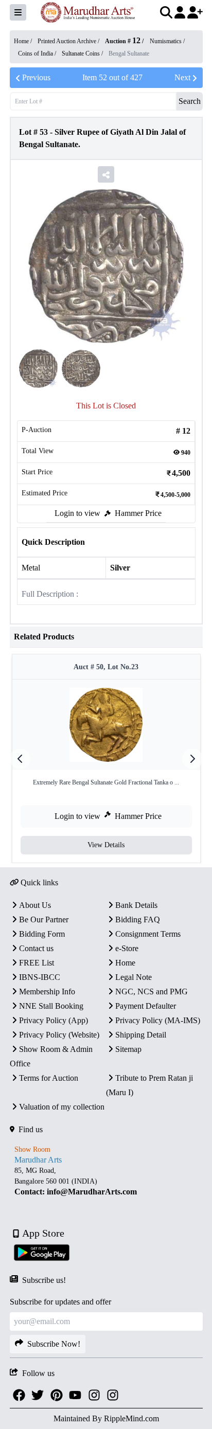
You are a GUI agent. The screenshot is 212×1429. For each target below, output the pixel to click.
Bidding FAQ (137, 919)
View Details (106, 845)
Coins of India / (38, 53)
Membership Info (47, 991)
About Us (35, 905)
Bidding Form (42, 934)
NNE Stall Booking (51, 1006)
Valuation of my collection (61, 1106)
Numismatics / (167, 41)
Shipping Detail (140, 1034)
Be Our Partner (43, 919)
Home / (23, 41)
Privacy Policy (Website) (59, 1034)
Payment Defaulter (145, 1006)
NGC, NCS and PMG (151, 991)
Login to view (77, 513)
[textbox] (106, 1181)
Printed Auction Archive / (69, 41)
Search (190, 101)
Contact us (36, 948)
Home (125, 962)
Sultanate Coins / (83, 53)
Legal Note (133, 977)
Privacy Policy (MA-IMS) (157, 1020)
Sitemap (128, 1049)
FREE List (36, 962)
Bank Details (136, 905)
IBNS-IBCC (39, 977)
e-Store (126, 948)
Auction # (122, 41)
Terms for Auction (48, 1078)
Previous (36, 77)
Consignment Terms (148, 934)
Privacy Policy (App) (53, 1020)
